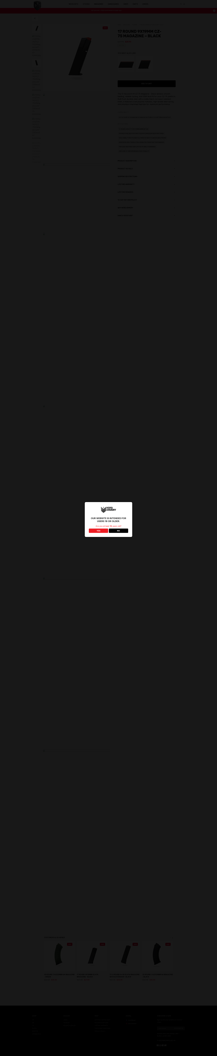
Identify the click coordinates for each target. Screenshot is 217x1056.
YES (98, 531)
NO (118, 531)
